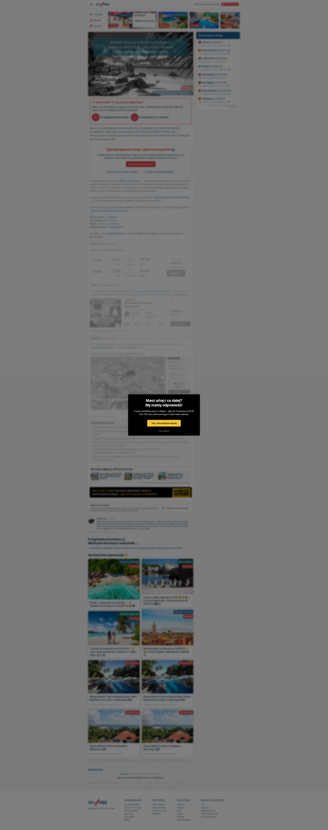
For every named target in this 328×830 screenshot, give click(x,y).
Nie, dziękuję (164, 431)
